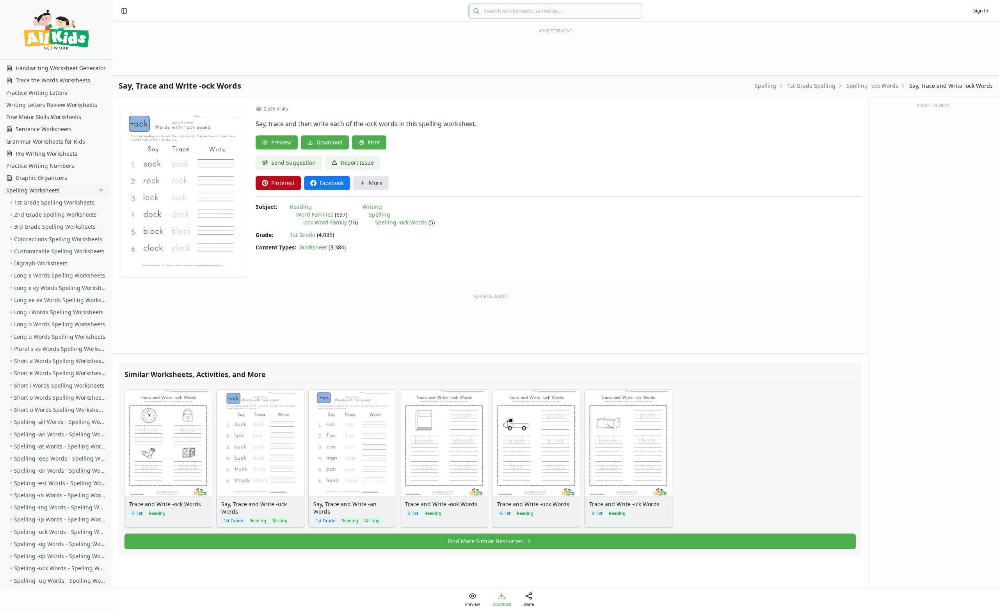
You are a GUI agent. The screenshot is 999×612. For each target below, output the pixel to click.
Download (329, 142)
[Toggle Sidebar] (112, 306)
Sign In (980, 10)
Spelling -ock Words (872, 85)
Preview (281, 142)
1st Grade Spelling (811, 85)
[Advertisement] (490, 323)
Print (374, 142)
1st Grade (302, 234)
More (375, 183)
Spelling (765, 85)
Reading (301, 206)
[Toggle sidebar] (124, 11)
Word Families (314, 214)
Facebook (332, 183)
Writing (372, 206)
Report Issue (357, 162)
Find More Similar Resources (485, 541)
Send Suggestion (293, 162)
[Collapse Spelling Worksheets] (99, 190)
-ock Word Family (324, 222)
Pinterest (283, 183)
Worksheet (313, 247)
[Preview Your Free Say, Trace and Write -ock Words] (182, 192)
